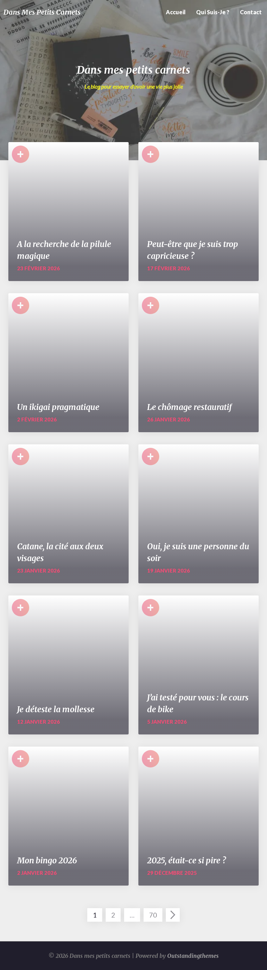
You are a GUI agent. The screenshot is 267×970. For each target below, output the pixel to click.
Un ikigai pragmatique (58, 407)
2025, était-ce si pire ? (186, 860)
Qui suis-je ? (212, 12)
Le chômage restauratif (189, 407)
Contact (251, 12)
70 (153, 915)
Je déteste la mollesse (56, 709)
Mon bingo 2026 (47, 860)
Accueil (176, 12)
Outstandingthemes (193, 955)
